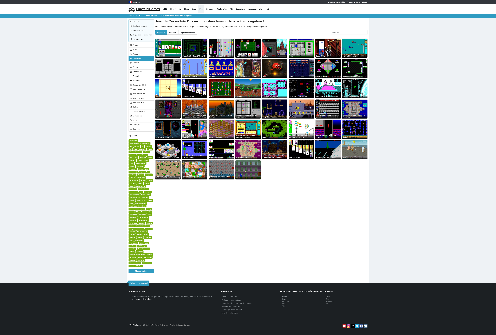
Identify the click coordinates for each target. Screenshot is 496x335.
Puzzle (150, 149)
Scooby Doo (139, 240)
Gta (150, 211)
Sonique (132, 177)
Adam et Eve (144, 243)
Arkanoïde (142, 214)
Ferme (140, 192)
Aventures (136, 54)
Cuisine (149, 200)
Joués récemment (140, 26)
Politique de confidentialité (231, 300)
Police (132, 226)
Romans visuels (135, 197)
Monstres (140, 174)
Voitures (148, 146)
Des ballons (141, 177)
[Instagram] (348, 326)
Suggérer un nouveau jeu (231, 306)
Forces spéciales (140, 203)
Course (135, 67)
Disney (149, 209)
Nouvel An (141, 260)
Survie (140, 160)
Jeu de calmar (143, 220)
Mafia (140, 257)
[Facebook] (361, 326)
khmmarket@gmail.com (143, 299)
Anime (150, 157)
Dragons (132, 231)
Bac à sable (133, 206)
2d (130, 149)
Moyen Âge (133, 217)
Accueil (136, 22)
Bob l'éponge (142, 246)
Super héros (141, 200)
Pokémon (142, 206)
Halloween (133, 220)
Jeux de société (138, 94)
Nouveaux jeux (138, 30)
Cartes (140, 183)
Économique (137, 72)
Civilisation (133, 223)
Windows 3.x (222, 9)
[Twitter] (357, 326)
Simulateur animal (143, 248)
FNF (131, 146)
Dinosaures (133, 214)
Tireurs (149, 254)
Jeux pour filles (138, 103)
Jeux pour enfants (143, 172)
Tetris (131, 211)
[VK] (365, 326)
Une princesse (143, 217)
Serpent (149, 223)
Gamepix (132, 160)
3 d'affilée (133, 183)
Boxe (131, 240)
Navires (132, 200)
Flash (186, 9)
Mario (131, 186)
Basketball (139, 226)
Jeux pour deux (138, 98)
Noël (140, 189)
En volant (136, 81)
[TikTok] (352, 326)
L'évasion (145, 197)
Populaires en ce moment (142, 35)
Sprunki (136, 146)
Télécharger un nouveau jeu (232, 310)
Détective (148, 237)
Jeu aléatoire (138, 39)
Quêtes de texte (138, 111)
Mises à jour (133, 157)
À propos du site (255, 9)
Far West (139, 251)
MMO (165, 9)
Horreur (132, 166)
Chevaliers (133, 189)
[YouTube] (344, 326)
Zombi (146, 160)
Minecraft (143, 157)
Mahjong (141, 209)
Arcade (135, 45)
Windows (209, 9)
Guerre (132, 155)
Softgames (133, 169)
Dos (201, 9)
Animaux (146, 152)
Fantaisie (138, 152)
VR (231, 9)
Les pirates (133, 229)
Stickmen (132, 172)
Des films (132, 237)
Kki (144, 263)
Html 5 (173, 9)
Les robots (140, 166)
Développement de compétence (139, 143)
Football (143, 180)
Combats (132, 174)
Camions (132, 246)
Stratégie (136, 125)
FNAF (137, 211)
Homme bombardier (145, 229)
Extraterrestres (140, 186)
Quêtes (135, 107)
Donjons (141, 223)
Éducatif (135, 76)
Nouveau (172, 32)
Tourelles (132, 248)
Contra (146, 189)
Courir (150, 180)
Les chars (133, 192)
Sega (194, 9)
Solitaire (144, 211)
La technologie (134, 194)
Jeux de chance (138, 89)
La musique (133, 140)
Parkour (132, 234)
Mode (131, 152)
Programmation (142, 231)
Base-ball (132, 260)
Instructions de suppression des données (237, 303)
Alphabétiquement (188, 32)
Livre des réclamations (230, 313)
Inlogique (149, 174)
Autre (134, 50)
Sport (134, 120)
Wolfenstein (148, 257)
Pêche (132, 266)
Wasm (149, 263)
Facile (147, 226)
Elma (149, 214)
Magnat (140, 237)
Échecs (139, 234)
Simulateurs (137, 116)
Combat (135, 63)
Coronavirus (133, 243)
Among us (148, 192)
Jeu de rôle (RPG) (139, 85)
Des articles (240, 9)
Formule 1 (133, 257)
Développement (140, 163)
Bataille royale (143, 169)
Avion (131, 163)
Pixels (146, 234)
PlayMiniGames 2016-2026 (139, 325)
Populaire (161, 32)
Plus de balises (141, 271)
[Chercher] (361, 32)
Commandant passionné (137, 254)
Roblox (147, 183)
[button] (267, 9)
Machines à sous (135, 263)
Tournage (136, 129)
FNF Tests (139, 266)
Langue (136, 2)
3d (142, 146)
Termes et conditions (229, 297)
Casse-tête (136, 58)
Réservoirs (133, 209)
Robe (138, 155)
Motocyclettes (145, 194)
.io (180, 9)
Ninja (131, 203)
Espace (144, 155)
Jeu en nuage (134, 180)
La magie (142, 149)
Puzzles (132, 251)
